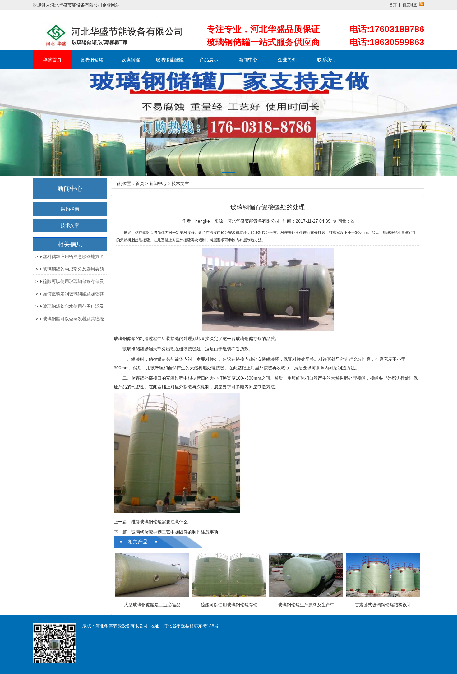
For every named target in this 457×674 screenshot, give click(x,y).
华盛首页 (52, 59)
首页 (393, 5)
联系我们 (326, 59)
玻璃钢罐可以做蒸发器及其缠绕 (73, 318)
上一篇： (122, 521)
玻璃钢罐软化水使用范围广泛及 (73, 306)
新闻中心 (248, 59)
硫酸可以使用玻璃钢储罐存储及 (73, 281)
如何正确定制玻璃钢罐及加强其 (73, 293)
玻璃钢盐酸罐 (170, 59)
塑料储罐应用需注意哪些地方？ (73, 256)
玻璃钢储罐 (91, 59)
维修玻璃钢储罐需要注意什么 (159, 521)
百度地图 (410, 5)
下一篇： (122, 531)
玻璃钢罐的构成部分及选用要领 (73, 268)
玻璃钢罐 (130, 59)
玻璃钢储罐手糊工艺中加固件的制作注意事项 (174, 531)
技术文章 (70, 225)
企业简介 (287, 59)
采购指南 (70, 209)
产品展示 (209, 59)
